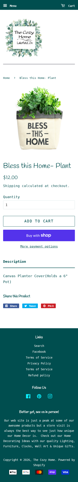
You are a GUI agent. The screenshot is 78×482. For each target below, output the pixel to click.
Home (6, 77)
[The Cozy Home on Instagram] (50, 397)
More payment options (39, 246)
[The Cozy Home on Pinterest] (39, 397)
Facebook (39, 351)
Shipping (11, 186)
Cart (71, 6)
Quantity (11, 197)
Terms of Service (39, 357)
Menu (12, 6)
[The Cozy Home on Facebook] (28, 397)
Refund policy (39, 375)
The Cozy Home (44, 459)
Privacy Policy (39, 363)
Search (39, 345)
